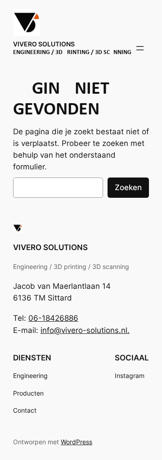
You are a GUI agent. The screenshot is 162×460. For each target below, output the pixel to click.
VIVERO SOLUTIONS (44, 44)
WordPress (76, 442)
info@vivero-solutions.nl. (85, 330)
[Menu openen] (140, 48)
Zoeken (128, 187)
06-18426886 (53, 318)
